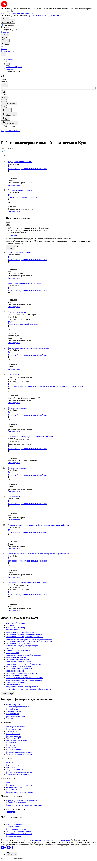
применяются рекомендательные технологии (51, 840)
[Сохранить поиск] (3, 92)
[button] (4, 46)
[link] (5, 40)
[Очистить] (4, 85)
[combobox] (12, 79)
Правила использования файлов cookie (44, 15)
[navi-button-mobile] (3, 54)
